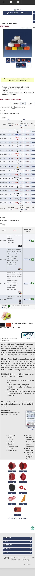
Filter (3, 118)
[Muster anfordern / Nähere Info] (26, 241)
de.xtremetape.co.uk (20, 80)
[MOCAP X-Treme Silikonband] (28, 65)
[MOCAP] (17, 10)
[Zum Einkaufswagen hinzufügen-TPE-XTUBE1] (31, 299)
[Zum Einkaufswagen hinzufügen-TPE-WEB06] (31, 259)
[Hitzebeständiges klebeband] (18, 60)
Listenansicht (20, 107)
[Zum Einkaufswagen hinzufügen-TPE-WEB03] (31, 241)
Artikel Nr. (4, 124)
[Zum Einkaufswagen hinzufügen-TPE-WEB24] (31, 283)
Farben (16, 124)
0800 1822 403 (13, 13)
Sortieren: (10, 113)
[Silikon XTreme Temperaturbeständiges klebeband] (23, 60)
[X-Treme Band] (13, 60)
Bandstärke (27, 123)
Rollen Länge (21, 124)
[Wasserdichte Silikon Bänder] (28, 60)
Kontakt (25, 13)
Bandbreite (11, 123)
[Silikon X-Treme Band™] (8, 60)
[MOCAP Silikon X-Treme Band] (18, 65)
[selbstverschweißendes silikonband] (23, 65)
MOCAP (28, 564)
